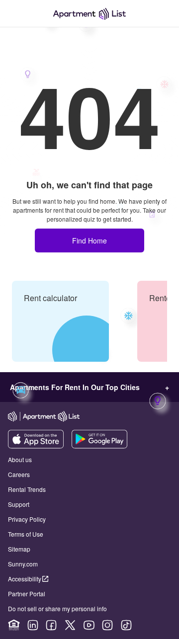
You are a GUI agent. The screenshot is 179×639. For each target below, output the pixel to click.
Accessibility (24, 578)
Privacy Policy (27, 519)
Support (18, 504)
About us (20, 459)
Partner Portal (26, 593)
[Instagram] (107, 625)
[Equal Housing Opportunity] (14, 625)
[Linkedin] (33, 625)
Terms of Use (25, 534)
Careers (19, 474)
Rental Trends (27, 489)
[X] (70, 625)
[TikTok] (126, 625)
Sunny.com (23, 563)
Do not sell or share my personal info (57, 608)
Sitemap (19, 549)
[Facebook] (51, 625)
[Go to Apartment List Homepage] (89, 13)
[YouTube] (89, 625)
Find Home (89, 240)
